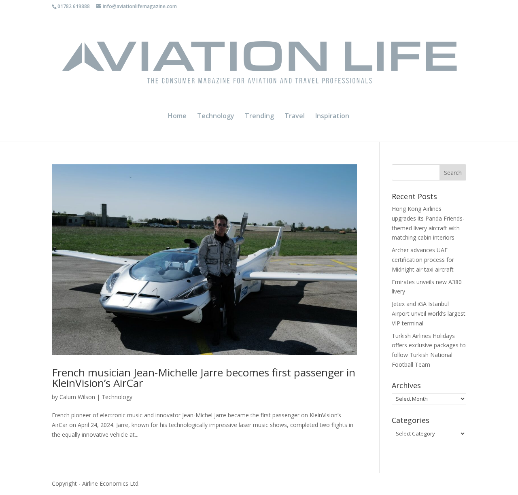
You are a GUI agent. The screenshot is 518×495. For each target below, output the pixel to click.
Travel (294, 116)
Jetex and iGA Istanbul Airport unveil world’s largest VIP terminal (428, 313)
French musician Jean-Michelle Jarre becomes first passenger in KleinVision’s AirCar (203, 377)
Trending (259, 116)
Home (177, 116)
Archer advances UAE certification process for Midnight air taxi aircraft (423, 259)
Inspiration (332, 116)
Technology (215, 116)
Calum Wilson (77, 397)
